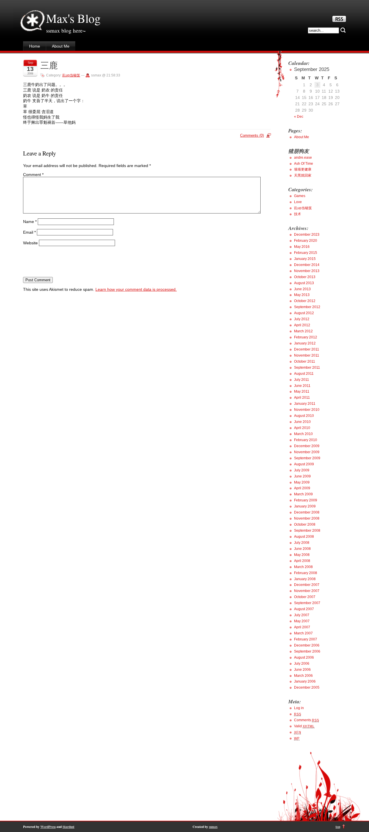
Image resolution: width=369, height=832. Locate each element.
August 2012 (304, 313)
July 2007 (301, 615)
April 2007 (302, 627)
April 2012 (302, 325)
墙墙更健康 (302, 169)
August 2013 (304, 283)
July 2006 (301, 664)
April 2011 (302, 398)
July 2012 (301, 319)
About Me (60, 46)
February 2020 (305, 241)
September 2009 (307, 458)
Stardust (68, 826)
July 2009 (301, 470)
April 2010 (302, 428)
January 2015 (305, 259)
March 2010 (303, 434)
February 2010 (305, 440)
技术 (297, 214)
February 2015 (305, 253)
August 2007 (304, 609)
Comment (33, 174)
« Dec (298, 117)
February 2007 (305, 639)
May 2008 (302, 555)
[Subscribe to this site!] (339, 20)
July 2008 (301, 543)
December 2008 (306, 512)
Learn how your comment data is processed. (136, 289)
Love (298, 202)
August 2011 (304, 374)
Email (29, 232)
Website (30, 242)
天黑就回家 (302, 175)
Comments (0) (252, 135)
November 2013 (306, 271)
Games (299, 196)
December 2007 (306, 585)
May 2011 (301, 391)
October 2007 (304, 597)
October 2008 (304, 524)
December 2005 (306, 687)
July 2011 (301, 380)
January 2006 (305, 681)
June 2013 (302, 289)
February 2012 (305, 337)
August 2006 (304, 657)
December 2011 (306, 349)
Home (34, 46)
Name (30, 221)
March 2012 (303, 331)
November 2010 (306, 410)
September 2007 (307, 603)
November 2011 (306, 355)
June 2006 (302, 670)
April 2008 (302, 561)
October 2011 (304, 361)
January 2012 (305, 343)
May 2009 (302, 482)
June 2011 (302, 386)
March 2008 (303, 567)
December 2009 (306, 446)
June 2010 (302, 422)
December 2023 (306, 235)
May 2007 (302, 621)
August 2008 (304, 537)
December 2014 (306, 265)
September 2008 (307, 531)
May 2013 (302, 295)
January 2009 (305, 506)
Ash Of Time (303, 164)
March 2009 (303, 494)
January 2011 (304, 404)
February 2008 (305, 573)
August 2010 (304, 416)
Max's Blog (73, 18)
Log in (299, 708)
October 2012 (304, 301)
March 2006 (303, 676)
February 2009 (305, 500)
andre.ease (303, 157)
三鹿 (49, 65)
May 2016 (302, 247)
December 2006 (306, 645)
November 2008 (306, 518)
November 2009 (306, 452)
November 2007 (306, 591)
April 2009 (302, 488)
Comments (306, 720)
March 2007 (303, 633)
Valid (304, 726)
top (338, 826)
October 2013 (304, 277)
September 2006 (307, 651)
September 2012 (307, 307)
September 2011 (307, 368)
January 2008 (305, 579)
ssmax (213, 826)
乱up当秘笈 (71, 75)
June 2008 (302, 549)
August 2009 (304, 464)
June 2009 (302, 476)
